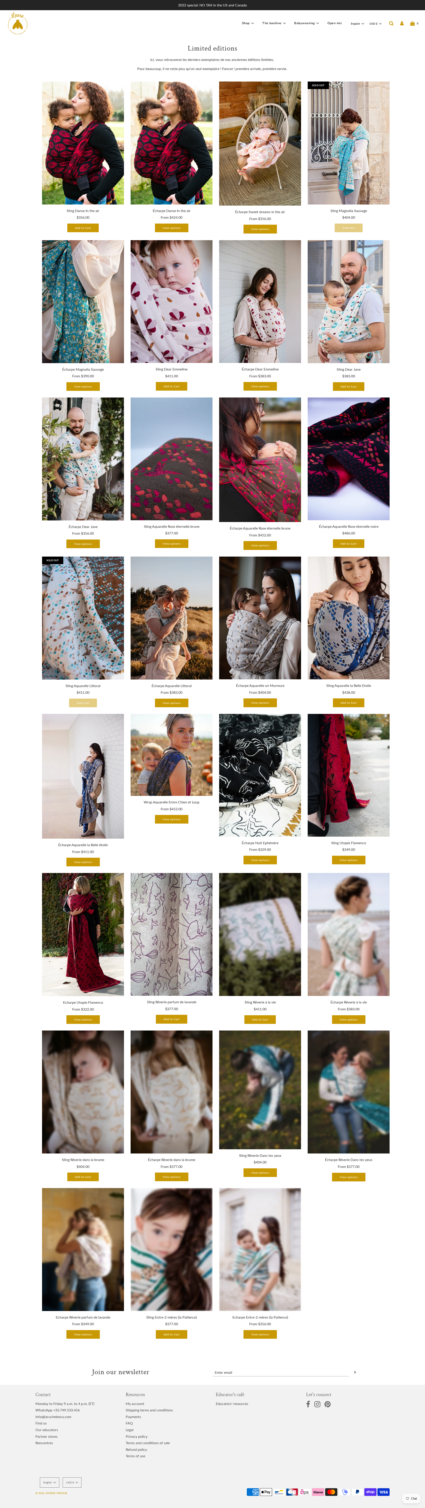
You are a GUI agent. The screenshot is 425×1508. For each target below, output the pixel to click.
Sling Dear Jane (349, 369)
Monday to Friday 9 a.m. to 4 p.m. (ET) (64, 1403)
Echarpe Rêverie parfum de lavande (83, 1317)
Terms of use (135, 1456)
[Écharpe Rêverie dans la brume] (171, 1092)
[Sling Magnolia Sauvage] (349, 143)
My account (135, 1403)
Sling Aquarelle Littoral (83, 686)
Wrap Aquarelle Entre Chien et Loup (171, 802)
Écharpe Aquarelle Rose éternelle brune (260, 528)
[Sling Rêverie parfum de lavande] (171, 934)
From (171, 217)
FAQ (129, 1423)
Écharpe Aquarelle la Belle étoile (83, 845)
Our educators (46, 1430)
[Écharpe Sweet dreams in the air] (260, 144)
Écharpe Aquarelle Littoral (172, 686)
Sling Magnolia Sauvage (348, 210)
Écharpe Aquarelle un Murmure (260, 685)
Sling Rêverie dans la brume (83, 1159)
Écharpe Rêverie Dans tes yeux (348, 1159)
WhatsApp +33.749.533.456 (57, 1410)
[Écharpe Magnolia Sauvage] (83, 301)
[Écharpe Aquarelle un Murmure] (260, 618)
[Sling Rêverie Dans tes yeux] (260, 1090)
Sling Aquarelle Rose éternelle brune (171, 526)
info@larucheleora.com (53, 1416)
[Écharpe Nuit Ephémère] (260, 775)
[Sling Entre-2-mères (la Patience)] (171, 1249)
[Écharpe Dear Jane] (83, 458)
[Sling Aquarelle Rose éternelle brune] (171, 458)
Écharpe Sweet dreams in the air (260, 212)
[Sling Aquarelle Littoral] (83, 618)
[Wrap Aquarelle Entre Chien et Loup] (171, 755)
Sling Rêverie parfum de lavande (171, 1002)
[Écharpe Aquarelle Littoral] (171, 618)
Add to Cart (83, 228)
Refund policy (136, 1449)
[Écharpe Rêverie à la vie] (349, 934)
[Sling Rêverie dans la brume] (83, 1092)
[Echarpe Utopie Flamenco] (83, 934)
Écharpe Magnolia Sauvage (83, 369)
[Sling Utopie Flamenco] (349, 775)
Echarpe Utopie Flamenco (83, 1002)
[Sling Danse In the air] (83, 143)
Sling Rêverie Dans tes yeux (260, 1155)
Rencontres (44, 1443)
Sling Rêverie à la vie (260, 1002)
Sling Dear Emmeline (171, 369)
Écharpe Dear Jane (83, 526)
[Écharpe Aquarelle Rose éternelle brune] (260, 459)
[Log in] (402, 23)
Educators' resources (232, 1403)
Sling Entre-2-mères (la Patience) (171, 1317)
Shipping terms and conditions (149, 1410)
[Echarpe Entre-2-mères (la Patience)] (260, 1249)
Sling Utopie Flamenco (348, 843)
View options (172, 228)
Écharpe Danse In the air (172, 210)
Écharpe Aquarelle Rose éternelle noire (349, 526)
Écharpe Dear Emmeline (260, 369)
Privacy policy (136, 1436)
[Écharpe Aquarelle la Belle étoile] (83, 776)
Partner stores (46, 1436)
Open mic (334, 23)
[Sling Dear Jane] (349, 301)
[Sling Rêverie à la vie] (260, 934)
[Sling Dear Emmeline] (171, 301)
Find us (41, 1423)
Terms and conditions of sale (148, 1443)
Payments (133, 1416)
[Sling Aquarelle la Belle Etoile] (349, 618)
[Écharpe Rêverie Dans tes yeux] (349, 1092)
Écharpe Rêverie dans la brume (171, 1159)
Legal (129, 1430)
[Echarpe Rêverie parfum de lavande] (83, 1249)
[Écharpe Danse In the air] (171, 143)
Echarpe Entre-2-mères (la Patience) (260, 1317)
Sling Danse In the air (83, 210)
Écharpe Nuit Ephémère (260, 843)
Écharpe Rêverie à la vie (348, 1002)
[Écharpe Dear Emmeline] (260, 301)
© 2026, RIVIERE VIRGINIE (51, 1493)
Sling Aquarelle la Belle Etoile (348, 685)
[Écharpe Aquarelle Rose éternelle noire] (349, 458)
